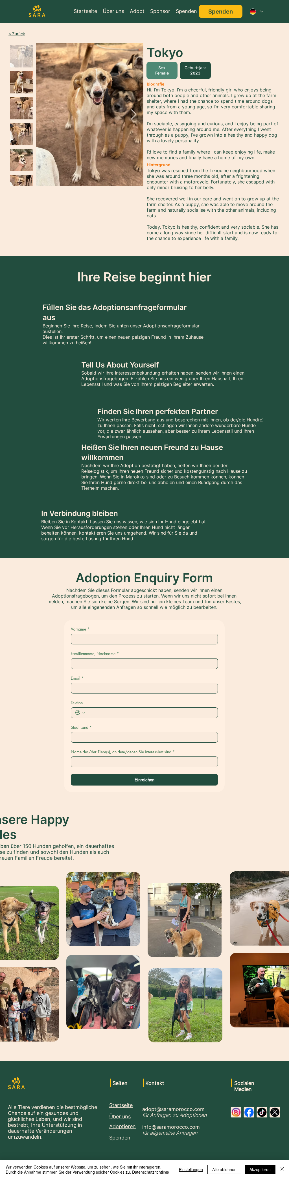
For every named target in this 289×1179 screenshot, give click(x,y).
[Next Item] (133, 114)
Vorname (80, 629)
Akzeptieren (260, 1169)
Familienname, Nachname (95, 653)
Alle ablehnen (224, 1169)
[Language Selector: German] (256, 11)
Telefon (77, 702)
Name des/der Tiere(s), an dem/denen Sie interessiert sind (123, 751)
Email (77, 678)
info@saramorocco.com (171, 1127)
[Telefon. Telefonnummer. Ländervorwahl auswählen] (80, 712)
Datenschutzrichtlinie (150, 1172)
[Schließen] (282, 1169)
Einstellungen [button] (191, 1169)
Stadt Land (81, 727)
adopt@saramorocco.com (173, 1109)
